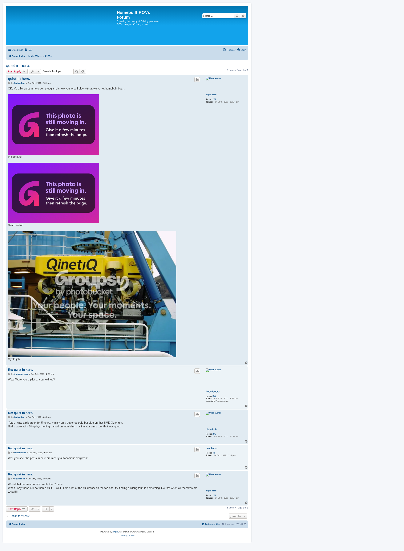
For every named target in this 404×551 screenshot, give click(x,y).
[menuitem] (28, 49)
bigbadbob (211, 94)
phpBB (116, 532)
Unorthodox (212, 448)
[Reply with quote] (197, 79)
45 (214, 453)
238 (214, 396)
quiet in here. (18, 65)
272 (214, 99)
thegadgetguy (213, 391)
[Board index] (62, 25)
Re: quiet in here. (20, 369)
